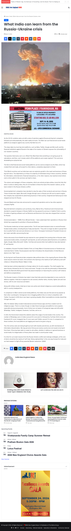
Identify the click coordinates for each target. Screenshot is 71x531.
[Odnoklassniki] (35, 39)
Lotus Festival (15, 448)
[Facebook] (5, 39)
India (11, 16)
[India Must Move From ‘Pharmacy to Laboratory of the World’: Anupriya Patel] (13, 410)
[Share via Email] (49, 348)
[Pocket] (39, 39)
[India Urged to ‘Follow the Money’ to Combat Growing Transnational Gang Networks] (35, 410)
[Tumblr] (18, 39)
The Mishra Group (54, 525)
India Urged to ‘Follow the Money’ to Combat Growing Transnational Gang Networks (35, 419)
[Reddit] (26, 39)
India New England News (25, 357)
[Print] (53, 348)
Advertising (29, 528)
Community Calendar (63, 528)
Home (7, 16)
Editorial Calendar (37, 528)
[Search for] (69, 8)
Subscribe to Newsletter (50, 528)
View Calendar (5, 459)
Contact (22, 528)
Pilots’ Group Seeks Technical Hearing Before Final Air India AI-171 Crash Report (57, 419)
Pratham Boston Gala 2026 (21, 441)
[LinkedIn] (14, 39)
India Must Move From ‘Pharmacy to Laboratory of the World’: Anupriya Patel (13, 419)
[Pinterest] (22, 39)
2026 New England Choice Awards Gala (27, 454)
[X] (10, 39)
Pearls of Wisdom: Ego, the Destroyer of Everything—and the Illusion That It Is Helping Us (35, 1)
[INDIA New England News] (14, 7)
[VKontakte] (30, 39)
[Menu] (2, 8)
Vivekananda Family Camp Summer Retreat (29, 435)
